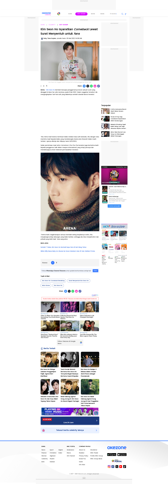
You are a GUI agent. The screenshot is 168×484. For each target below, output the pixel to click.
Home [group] (70, 13)
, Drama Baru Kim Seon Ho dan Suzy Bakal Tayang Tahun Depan (49, 399)
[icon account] (42, 38)
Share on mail (95, 86)
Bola (42, 461)
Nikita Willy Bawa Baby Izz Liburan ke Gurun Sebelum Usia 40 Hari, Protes (68, 251)
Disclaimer (93, 450)
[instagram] (109, 466)
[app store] (122, 454)
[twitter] (116, 466)
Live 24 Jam (69, 422)
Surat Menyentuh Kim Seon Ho (79, 280)
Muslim (52, 458)
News (43, 450)
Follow (95, 270)
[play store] (111, 454)
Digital (60, 450)
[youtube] (120, 466)
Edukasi (52, 461)
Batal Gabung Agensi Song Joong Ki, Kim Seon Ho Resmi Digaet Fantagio (70, 399)
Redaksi (81, 453)
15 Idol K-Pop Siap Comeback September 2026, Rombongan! (118, 118)
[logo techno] (46, 13)
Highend (52, 456)
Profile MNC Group (96, 456)
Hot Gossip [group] (81, 13)
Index (60, 453)
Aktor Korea (46, 285)
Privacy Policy (83, 456)
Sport (52, 450)
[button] (116, 13)
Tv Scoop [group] (113, 13)
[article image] (105, 111)
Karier (81, 461)
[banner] (69, 415)
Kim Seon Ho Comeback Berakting (53, 280)
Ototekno (53, 453)
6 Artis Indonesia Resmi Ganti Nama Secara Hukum (118, 111)
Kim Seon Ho (50, 90)
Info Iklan (82, 464)
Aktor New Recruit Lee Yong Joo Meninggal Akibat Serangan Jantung (118, 134)
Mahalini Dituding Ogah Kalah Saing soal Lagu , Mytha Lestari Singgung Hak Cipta (118, 126)
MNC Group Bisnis (96, 458)
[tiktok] (124, 466)
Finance (43, 453)
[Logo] (58, 13)
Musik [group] (102, 13)
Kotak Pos (82, 458)
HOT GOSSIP (63, 24)
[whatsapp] (91, 86)
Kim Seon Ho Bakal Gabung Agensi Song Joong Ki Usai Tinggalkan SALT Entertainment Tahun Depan (89, 401)
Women (44, 456)
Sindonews (70, 450)
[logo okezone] (116, 448)
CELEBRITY (52, 24)
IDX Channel (71, 456)
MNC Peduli (94, 453)
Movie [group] (93, 13)
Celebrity (44, 458)
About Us (82, 450)
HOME (43, 24)
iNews (69, 453)
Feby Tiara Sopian (49, 38)
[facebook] (112, 466)
